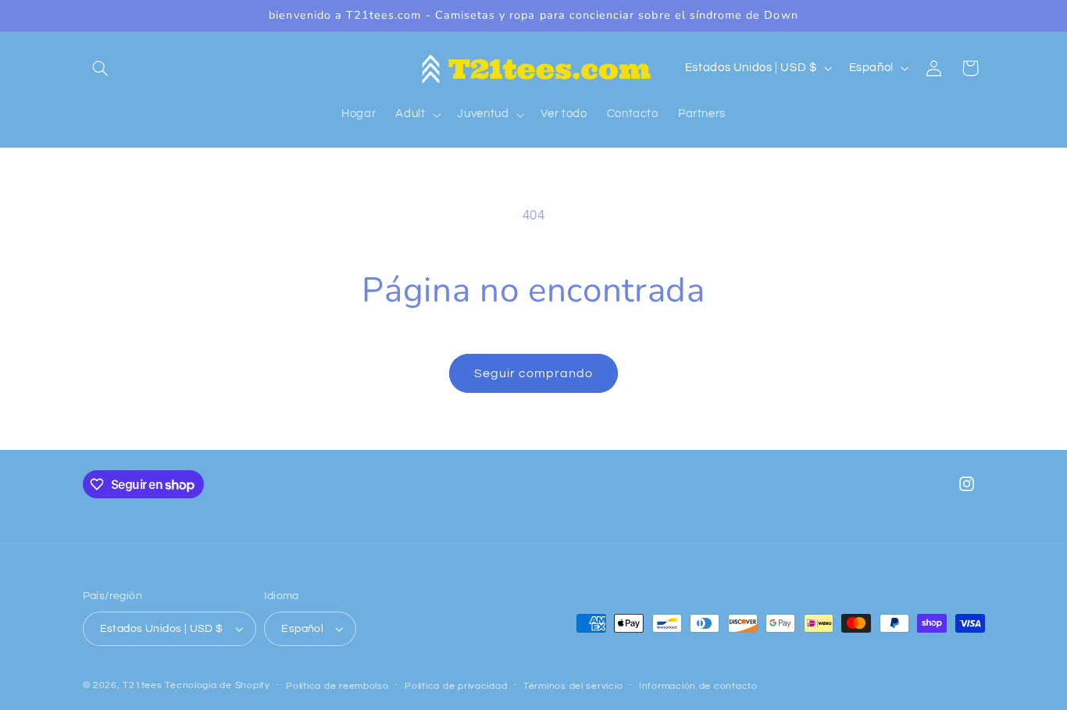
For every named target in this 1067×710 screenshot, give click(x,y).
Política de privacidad (456, 686)
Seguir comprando (534, 373)
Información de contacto (698, 686)
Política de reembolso (337, 686)
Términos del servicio (573, 686)
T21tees (142, 685)
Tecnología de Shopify (217, 685)
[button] (101, 68)
